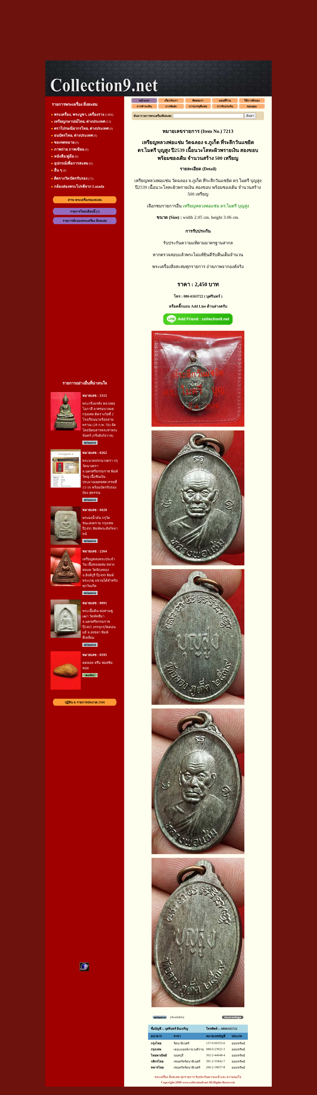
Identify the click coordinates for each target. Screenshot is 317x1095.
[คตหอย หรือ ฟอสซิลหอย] (66, 688)
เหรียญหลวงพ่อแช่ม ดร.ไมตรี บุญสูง (216, 205)
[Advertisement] (158, 30)
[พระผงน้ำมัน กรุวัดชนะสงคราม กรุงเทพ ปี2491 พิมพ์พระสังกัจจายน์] (66, 543)
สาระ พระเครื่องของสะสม (85, 200)
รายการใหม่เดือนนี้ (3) (85, 211)
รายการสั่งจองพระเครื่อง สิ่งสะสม (85, 221)
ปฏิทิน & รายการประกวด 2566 (85, 702)
